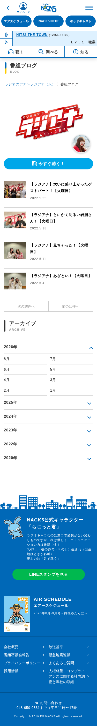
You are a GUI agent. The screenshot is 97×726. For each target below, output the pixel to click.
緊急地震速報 (59, 655)
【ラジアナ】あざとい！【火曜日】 (61, 276)
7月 (53, 359)
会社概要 (11, 647)
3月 (53, 380)
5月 (53, 369)
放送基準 (56, 647)
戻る (8, 8)
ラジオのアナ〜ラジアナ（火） (30, 84)
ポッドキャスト (81, 21)
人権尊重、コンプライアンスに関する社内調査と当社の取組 (67, 676)
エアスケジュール (16, 21)
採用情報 (11, 671)
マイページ (23, 12)
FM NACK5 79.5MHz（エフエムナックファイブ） (49, 8)
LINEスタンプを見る (48, 574)
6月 (7, 369)
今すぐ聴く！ (52, 163)
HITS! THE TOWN (32, 35)
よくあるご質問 (61, 663)
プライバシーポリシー (22, 663)
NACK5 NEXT (49, 21)
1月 (53, 390)
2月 (7, 390)
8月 (7, 359)
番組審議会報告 (16, 655)
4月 (7, 380)
